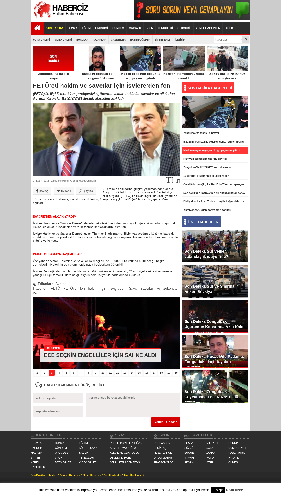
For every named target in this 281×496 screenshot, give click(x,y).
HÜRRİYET (235, 443)
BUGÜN (189, 452)
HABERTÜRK (236, 452)
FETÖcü (70, 288)
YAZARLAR (99, 39)
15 (139, 372)
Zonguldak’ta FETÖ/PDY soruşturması (227, 76)
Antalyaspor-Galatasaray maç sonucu (207, 210)
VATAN (210, 457)
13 (124, 372)
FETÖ (55, 288)
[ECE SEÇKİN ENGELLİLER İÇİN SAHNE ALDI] (106, 368)
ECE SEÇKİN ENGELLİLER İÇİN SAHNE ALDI (100, 355)
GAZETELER (118, 39)
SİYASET (36, 457)
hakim (92, 288)
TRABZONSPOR (164, 462)
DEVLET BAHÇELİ (121, 457)
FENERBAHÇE (163, 452)
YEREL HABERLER (208, 28)
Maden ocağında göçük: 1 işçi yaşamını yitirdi (140, 76)
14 (132, 372)
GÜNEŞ (233, 462)
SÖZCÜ (189, 448)
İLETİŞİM (180, 39)
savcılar (147, 288)
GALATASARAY (163, 457)
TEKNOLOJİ (165, 28)
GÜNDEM (118, 28)
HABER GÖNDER (140, 39)
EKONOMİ (101, 28)
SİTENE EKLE (162, 39)
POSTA (188, 443)
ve (158, 288)
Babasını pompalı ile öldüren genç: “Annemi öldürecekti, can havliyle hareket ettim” (97, 80)
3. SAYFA (36, 443)
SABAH (210, 448)
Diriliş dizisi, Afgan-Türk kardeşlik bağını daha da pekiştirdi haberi (215, 201)
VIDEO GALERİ (63, 39)
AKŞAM (189, 462)
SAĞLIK (83, 452)
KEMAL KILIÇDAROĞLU (124, 452)
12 (117, 372)
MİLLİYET (212, 443)
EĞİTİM (86, 28)
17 (154, 372)
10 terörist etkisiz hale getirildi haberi (206, 175)
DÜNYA (72, 28)
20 (176, 372)
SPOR (149, 28)
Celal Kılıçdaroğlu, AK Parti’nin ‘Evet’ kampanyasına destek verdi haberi (215, 184)
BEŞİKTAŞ (160, 448)
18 (161, 372)
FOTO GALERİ (41, 39)
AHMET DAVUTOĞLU (123, 448)
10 (102, 372)
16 (146, 372)
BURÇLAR (82, 39)
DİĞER (229, 28)
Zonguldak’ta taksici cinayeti (53, 76)
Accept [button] (218, 490)
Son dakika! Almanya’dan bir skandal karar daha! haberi (215, 192)
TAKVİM (189, 457)
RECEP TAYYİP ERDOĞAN (126, 443)
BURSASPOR (162, 443)
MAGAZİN (135, 28)
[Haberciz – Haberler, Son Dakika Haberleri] (60, 18)
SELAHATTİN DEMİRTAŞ (125, 462)
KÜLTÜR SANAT (89, 448)
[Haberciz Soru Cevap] (192, 18)
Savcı (133, 288)
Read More (234, 490)
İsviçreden (118, 288)
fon (82, 288)
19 (168, 372)
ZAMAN (211, 452)
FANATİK (233, 457)
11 (110, 372)
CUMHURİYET (237, 448)
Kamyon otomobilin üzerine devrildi (184, 76)
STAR (209, 462)
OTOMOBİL (184, 28)
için (103, 288)
